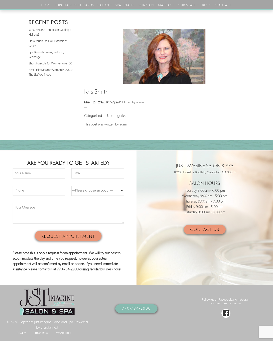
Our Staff (187, 5)
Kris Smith (96, 92)
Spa (118, 5)
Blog (207, 5)
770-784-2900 (68, 269)
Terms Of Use (40, 333)
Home (46, 5)
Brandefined (49, 328)
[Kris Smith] (164, 56)
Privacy (21, 333)
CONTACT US (204, 230)
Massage (166, 5)
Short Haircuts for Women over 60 (50, 63)
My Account (63, 333)
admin (140, 102)
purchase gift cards (74, 5)
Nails (130, 5)
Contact (223, 5)
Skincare (146, 5)
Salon (103, 5)
